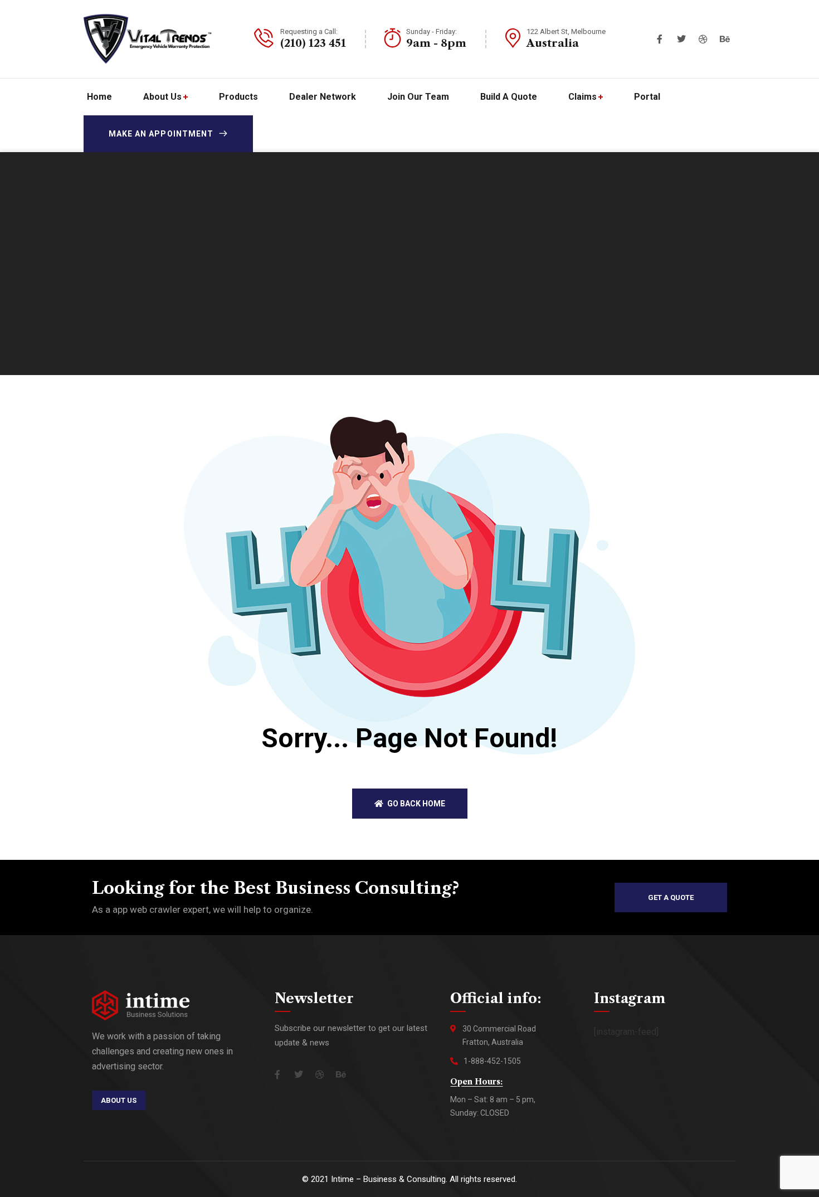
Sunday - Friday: (431, 31)
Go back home (415, 803)
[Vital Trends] (148, 39)
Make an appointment (161, 133)
